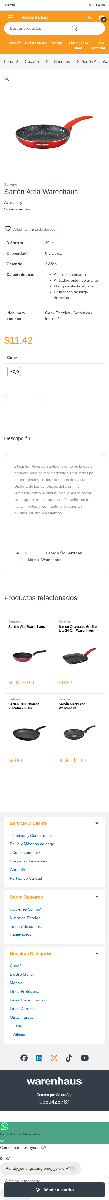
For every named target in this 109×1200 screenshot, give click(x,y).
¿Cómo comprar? (25, 852)
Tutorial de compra (26, 926)
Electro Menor (36, 43)
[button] (6, 78)
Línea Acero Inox (78, 45)
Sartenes (62, 61)
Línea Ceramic (22, 1008)
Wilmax (19, 1034)
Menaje (57, 43)
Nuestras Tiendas (25, 918)
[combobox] (35, 28)
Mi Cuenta (97, 5)
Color (12, 357)
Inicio (8, 61)
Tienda (9, 5)
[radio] (14, 371)
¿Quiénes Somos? (26, 909)
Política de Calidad (26, 878)
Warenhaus (51, 559)
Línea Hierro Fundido (28, 1000)
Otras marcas (21, 1017)
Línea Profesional (25, 991)
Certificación (20, 935)
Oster (17, 1026)
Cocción (14, 43)
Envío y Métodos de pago (32, 844)
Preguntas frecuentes (28, 861)
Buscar (74, 28)
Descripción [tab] (17, 438)
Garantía (17, 869)
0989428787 (54, 1102)
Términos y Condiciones (31, 835)
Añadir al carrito (58, 1189)
